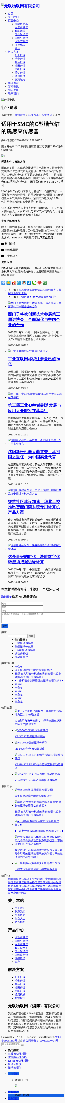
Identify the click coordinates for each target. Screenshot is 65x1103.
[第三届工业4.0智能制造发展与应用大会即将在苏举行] (36, 397)
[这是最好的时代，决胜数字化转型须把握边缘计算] (36, 548)
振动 (26, 882)
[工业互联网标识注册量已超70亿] (28, 351)
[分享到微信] (34, 283)
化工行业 (20, 55)
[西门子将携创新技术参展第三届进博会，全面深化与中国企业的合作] (36, 306)
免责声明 (20, 915)
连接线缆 (20, 44)
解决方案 (13, 51)
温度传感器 (21, 27)
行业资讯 (47, 115)
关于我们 (13, 17)
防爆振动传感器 (24, 646)
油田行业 (20, 65)
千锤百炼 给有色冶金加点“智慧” (37, 296)
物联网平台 (46, 889)
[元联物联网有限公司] (20, 6)
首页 (10, 13)
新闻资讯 (13, 86)
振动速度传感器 (30, 889)
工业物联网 (49, 878)
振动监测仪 (21, 41)
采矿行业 (20, 72)
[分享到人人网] (29, 283)
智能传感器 (14, 889)
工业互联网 (36, 878)
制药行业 (20, 62)
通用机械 (20, 76)
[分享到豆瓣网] (45, 283)
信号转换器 (21, 34)
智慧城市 (20, 79)
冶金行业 (20, 58)
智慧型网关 (21, 947)
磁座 (17, 48)
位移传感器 (36, 882)
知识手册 (13, 90)
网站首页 (20, 115)
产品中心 (13, 20)
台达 (56, 889)
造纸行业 (20, 69)
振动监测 (56, 885)
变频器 (23, 892)
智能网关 (20, 30)
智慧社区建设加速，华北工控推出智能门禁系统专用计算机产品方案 (34, 506)
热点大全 (20, 918)
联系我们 (13, 93)
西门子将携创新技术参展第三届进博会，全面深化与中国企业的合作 (34, 319)
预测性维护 (49, 882)
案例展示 (13, 83)
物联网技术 (44, 885)
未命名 (19, 666)
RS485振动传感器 (25, 650)
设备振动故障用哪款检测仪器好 (33, 670)
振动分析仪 (21, 37)
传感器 (33, 885)
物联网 (12, 878)
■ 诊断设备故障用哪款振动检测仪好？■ (39, 680)
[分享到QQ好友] (24, 283)
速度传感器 (22, 885)
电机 (58, 878)
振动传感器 (21, 24)
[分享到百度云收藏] (40, 283)
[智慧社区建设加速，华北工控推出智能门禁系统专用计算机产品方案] (36, 493)
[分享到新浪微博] (14, 283)
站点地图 (20, 922)
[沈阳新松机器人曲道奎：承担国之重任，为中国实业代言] (36, 443)
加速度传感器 (16, 882)
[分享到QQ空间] (8, 283)
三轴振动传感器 (24, 643)
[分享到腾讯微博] (19, 283)
